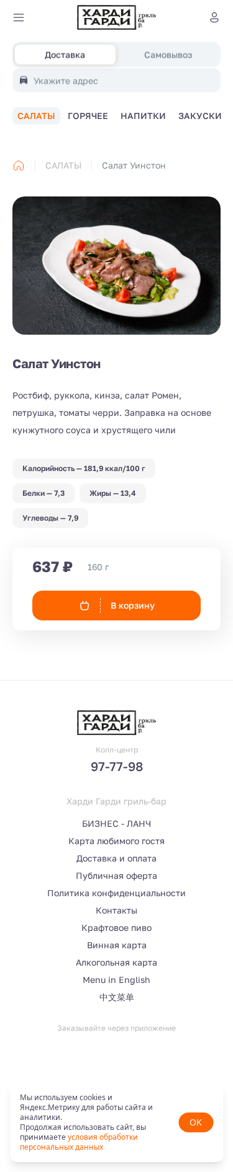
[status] (116, 1122)
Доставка (65, 54)
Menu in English (116, 979)
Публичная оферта (116, 875)
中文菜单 (116, 997)
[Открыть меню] (18, 17)
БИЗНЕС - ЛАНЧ (116, 823)
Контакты (116, 910)
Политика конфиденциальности (116, 893)
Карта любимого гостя (116, 840)
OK (196, 1122)
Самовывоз (168, 54)
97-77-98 (117, 766)
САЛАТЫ (63, 165)
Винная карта (117, 945)
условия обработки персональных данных (79, 1142)
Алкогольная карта (116, 962)
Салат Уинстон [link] (134, 165)
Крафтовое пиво (116, 927)
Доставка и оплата (116, 858)
